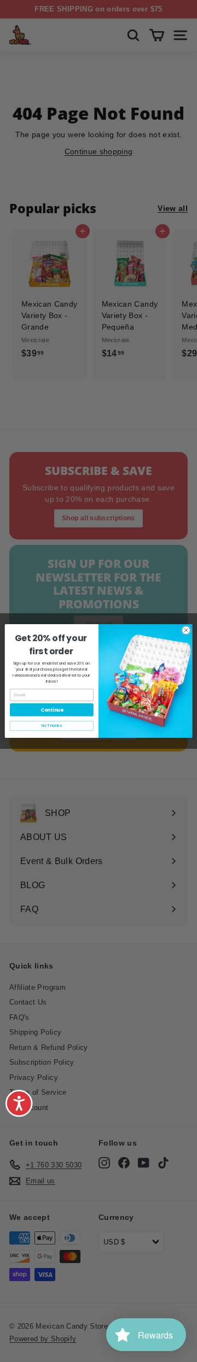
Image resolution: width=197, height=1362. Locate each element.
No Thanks (52, 726)
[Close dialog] (186, 630)
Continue (51, 710)
